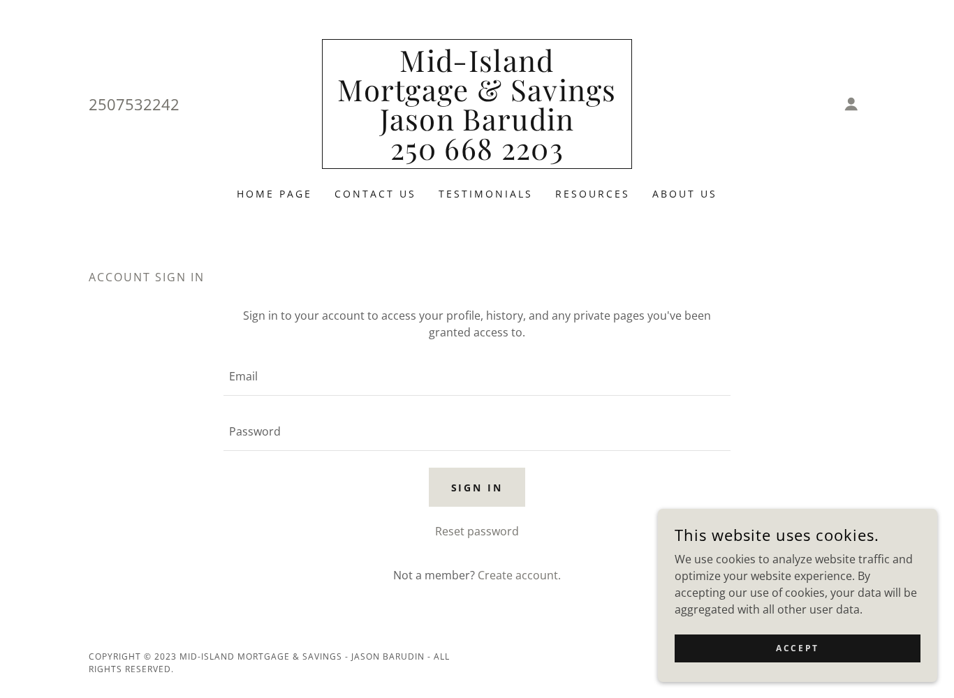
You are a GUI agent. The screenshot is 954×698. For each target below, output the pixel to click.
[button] (851, 104)
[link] (477, 155)
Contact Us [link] (375, 193)
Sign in (477, 487)
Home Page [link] (274, 193)
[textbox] (476, 376)
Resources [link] (592, 193)
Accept (797, 648)
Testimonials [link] (486, 193)
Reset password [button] (477, 531)
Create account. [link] (519, 575)
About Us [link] (684, 193)
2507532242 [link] (134, 104)
